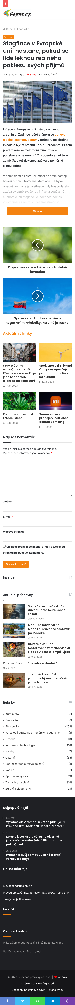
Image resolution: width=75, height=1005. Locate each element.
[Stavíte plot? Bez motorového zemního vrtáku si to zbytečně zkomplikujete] (14, 649)
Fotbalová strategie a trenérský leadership (32, 732)
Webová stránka (13, 531)
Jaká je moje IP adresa (17, 899)
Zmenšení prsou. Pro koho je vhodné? (30, 663)
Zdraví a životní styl (18, 788)
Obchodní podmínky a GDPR (28, 989)
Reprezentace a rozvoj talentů (24, 763)
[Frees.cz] (17, 13)
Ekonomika (22, 29)
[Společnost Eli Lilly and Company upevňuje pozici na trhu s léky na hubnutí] (55, 352)
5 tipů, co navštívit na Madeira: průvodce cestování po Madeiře (49, 629)
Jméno (8, 501)
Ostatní (10, 757)
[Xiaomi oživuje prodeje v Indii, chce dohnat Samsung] (55, 401)
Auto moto (12, 714)
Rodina (9, 770)
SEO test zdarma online (17, 885)
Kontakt (38, 951)
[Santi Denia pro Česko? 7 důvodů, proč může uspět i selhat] (14, 611)
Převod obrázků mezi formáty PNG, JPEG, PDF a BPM (36, 892)
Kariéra (10, 751)
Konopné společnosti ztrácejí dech (18, 416)
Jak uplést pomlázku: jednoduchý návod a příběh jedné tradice (48, 678)
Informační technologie (20, 745)
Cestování (11, 720)
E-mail (8, 516)
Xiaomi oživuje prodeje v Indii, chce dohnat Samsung (53, 418)
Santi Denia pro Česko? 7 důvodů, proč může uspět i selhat (47, 610)
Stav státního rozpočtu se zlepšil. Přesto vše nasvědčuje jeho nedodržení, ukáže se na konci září (19, 373)
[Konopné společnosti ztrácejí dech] (19, 401)
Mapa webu (56, 989)
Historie (10, 739)
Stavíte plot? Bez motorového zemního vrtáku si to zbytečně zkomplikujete (49, 648)
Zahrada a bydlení (17, 782)
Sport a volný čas (16, 776)
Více (36, 211)
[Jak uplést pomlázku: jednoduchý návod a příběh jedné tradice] (14, 680)
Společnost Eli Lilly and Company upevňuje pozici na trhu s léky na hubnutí (55, 371)
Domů (9, 29)
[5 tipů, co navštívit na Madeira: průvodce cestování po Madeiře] (14, 630)
